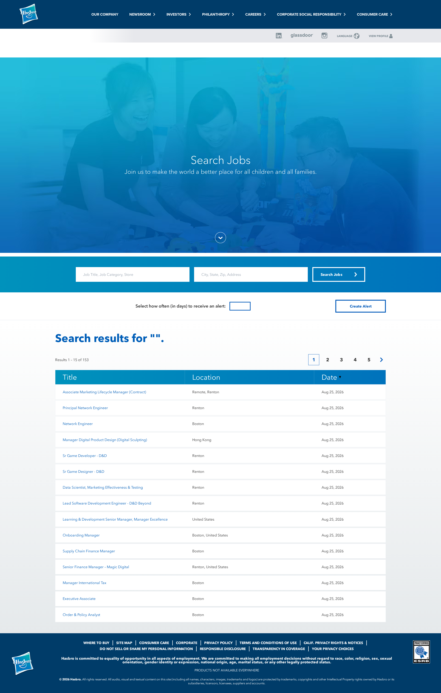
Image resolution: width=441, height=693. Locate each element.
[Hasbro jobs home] (29, 14)
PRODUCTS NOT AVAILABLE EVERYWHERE (227, 670)
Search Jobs (221, 160)
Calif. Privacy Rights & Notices (333, 643)
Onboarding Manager (81, 535)
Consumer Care (154, 643)
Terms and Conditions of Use (268, 643)
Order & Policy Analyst (81, 614)
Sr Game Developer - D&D (85, 455)
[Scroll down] (220, 237)
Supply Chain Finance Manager (89, 551)
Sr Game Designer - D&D (83, 471)
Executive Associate (79, 598)
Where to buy (96, 643)
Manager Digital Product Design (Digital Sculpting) (105, 439)
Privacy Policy (218, 643)
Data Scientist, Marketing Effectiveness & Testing (103, 487)
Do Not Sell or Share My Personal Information (146, 649)
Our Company (104, 14)
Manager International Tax (84, 582)
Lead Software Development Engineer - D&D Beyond (107, 503)
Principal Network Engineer (85, 407)
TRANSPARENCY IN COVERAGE (279, 649)
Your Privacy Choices (333, 649)
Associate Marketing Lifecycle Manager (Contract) (104, 392)
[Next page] (381, 359)
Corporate (186, 643)
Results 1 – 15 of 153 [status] (72, 359)
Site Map (124, 643)
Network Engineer (78, 423)
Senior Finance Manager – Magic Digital (96, 567)
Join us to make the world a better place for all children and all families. (220, 171)
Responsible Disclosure (223, 649)
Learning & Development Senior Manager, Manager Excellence (115, 519)
